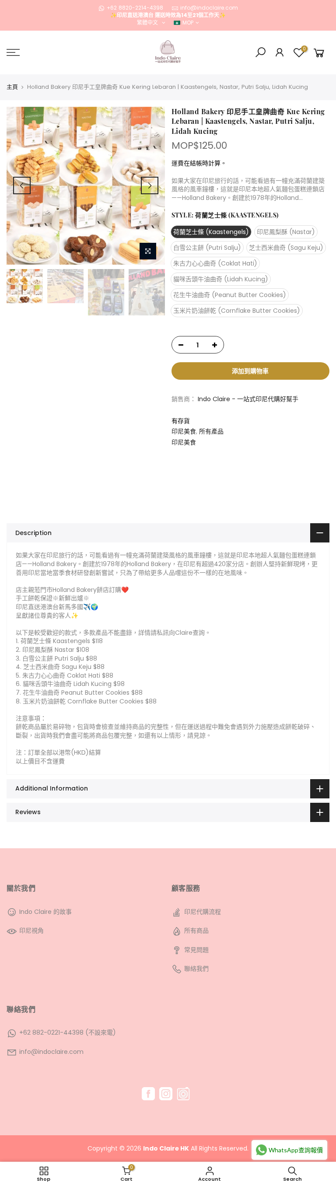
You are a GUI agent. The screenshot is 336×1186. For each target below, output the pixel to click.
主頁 (12, 87)
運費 (178, 163)
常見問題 (196, 949)
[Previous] (22, 185)
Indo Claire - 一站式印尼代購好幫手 (248, 399)
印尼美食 (184, 431)
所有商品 (196, 930)
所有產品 (211, 431)
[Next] (149, 185)
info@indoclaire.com (209, 7)
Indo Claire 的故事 (45, 911)
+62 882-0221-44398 (51, 1032)
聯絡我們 (196, 968)
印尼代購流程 (202, 911)
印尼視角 (31, 930)
